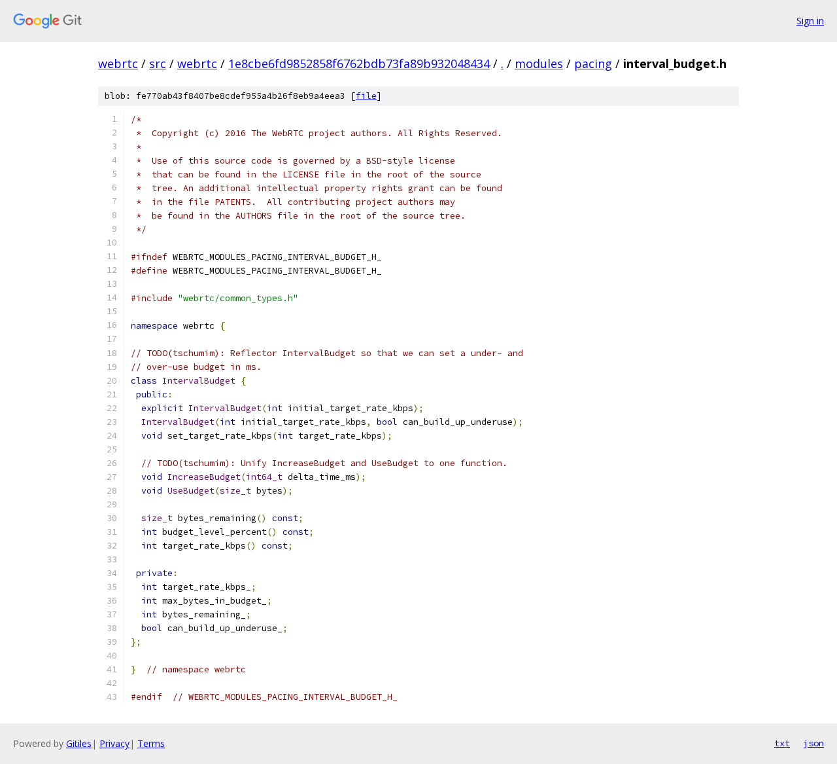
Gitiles (79, 743)
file (366, 95)
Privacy (114, 743)
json (813, 743)
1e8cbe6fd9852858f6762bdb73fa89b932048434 (359, 63)
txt (782, 743)
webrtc (118, 63)
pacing (593, 63)
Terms (151, 743)
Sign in (810, 20)
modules (539, 63)
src (157, 63)
